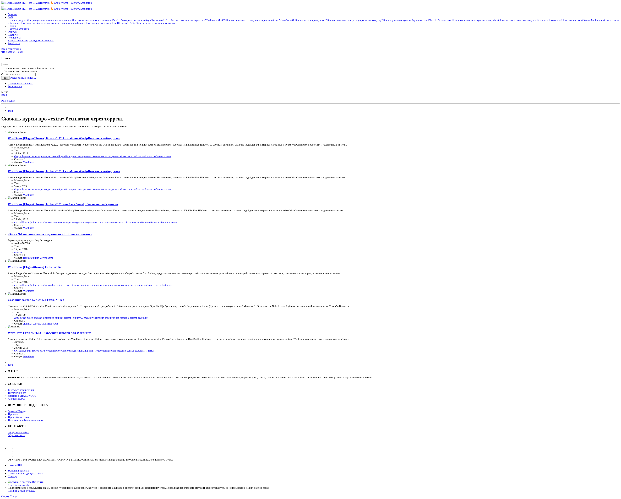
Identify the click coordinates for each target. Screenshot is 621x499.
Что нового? (14, 37)
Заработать (14, 43)
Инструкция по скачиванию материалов (49, 20)
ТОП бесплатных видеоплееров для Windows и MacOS (195, 20)
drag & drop (33, 350)
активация (49, 317)
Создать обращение (18, 28)
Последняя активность (41, 40)
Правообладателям (18, 417)
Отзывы (12, 14)
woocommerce (55, 222)
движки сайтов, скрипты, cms (71, 317)
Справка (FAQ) (16, 398)
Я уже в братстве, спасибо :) (19, 485)
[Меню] (2, 6)
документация (96, 317)
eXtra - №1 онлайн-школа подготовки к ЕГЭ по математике (50, 234)
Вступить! (38, 482)
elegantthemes (21, 156)
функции (143, 317)
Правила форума (17, 20)
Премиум (13, 34)
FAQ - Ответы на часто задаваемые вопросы (153, 23)
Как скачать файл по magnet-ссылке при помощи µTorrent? (53, 23)
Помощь (12, 26)
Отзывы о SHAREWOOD (22, 395)
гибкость (75, 285)
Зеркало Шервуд (17, 411)
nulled (30, 317)
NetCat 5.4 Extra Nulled (36, 300)
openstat (38, 317)
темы (130, 156)
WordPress (28, 162)
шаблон (137, 156)
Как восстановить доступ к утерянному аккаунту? (355, 20)
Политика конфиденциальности (26, 420)
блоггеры (64, 285)
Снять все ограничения (21, 390)
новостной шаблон (105, 350)
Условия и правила (18, 470)
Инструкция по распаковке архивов (92, 20)
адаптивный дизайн (57, 156)
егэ (21, 252)
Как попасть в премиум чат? (311, 20)
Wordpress (28, 290)
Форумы (12, 31)
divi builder (20, 222)
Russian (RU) (15, 465)
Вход (4, 94)
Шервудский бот (17, 392)
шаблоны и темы (162, 156)
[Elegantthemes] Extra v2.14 (34, 267)
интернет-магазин (88, 156)
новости (103, 156)
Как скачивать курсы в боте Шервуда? (107, 23)
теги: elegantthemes (163, 285)
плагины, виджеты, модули (118, 285)
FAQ (10, 17)
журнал (73, 156)
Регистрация (15, 86)
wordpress (40, 156)
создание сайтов (117, 156)
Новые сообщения (18, 40)
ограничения (112, 317)
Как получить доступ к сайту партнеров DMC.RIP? (411, 20)
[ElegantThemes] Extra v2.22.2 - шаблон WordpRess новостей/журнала (64, 138)
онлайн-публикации (91, 285)
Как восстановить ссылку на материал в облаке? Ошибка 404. (260, 20)
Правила (13, 414)
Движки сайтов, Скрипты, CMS (41, 323)
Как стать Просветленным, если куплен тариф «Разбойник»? (474, 20)
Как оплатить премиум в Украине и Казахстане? (535, 20)
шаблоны (147, 156)
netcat (23, 317)
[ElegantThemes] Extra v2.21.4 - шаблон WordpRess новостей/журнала (64, 171)
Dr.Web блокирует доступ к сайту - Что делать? (138, 20)
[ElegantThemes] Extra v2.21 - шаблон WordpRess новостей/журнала (63, 204)
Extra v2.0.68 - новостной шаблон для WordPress (49, 333)
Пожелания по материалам (38, 257)
